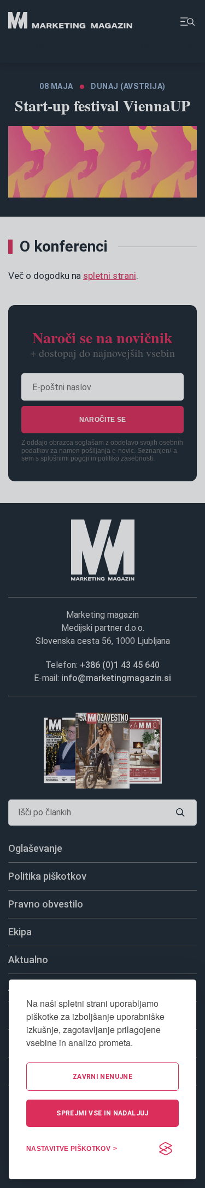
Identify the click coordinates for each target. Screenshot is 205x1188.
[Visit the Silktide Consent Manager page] (166, 1149)
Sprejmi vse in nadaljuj (102, 1113)
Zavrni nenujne (102, 1076)
